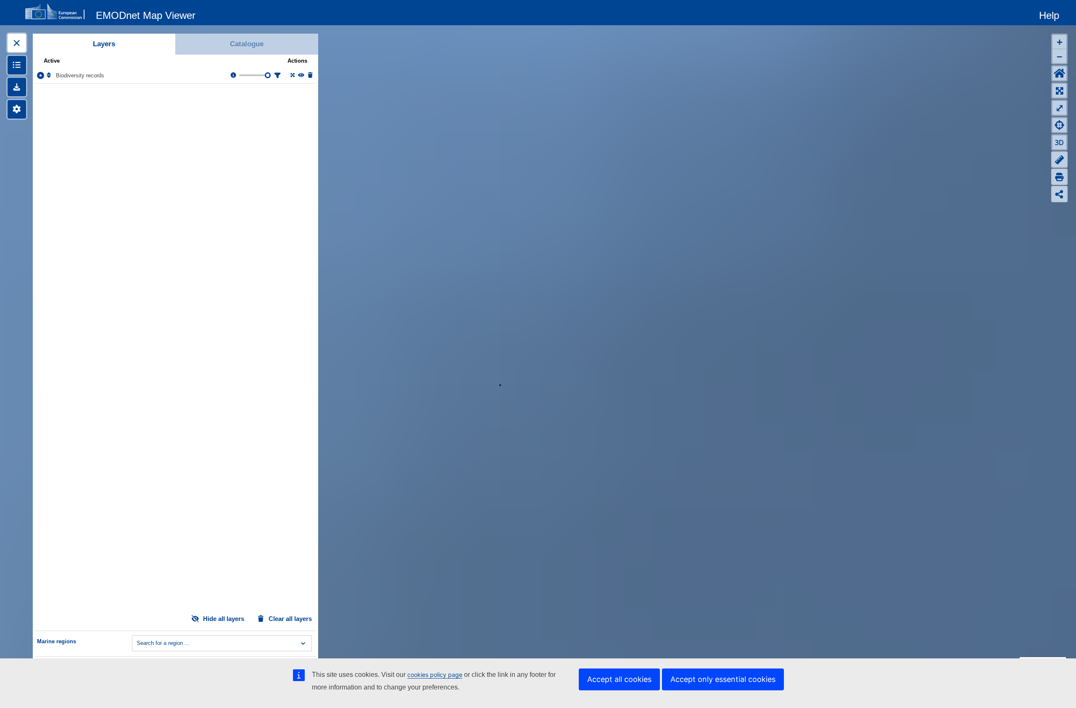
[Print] (1059, 177)
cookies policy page (434, 674)
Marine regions (56, 641)
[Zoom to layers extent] (1059, 91)
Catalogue (247, 44)
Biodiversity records (80, 75)
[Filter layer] (277, 75)
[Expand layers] (17, 43)
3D (1059, 142)
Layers (104, 44)
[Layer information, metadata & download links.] (232, 75)
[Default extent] (1059, 73)
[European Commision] (56, 11)
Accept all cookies (619, 679)
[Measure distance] (1059, 159)
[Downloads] (17, 87)
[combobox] (137, 643)
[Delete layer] (309, 75)
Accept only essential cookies (722, 679)
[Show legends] (17, 65)
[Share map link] (1059, 194)
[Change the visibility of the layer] (300, 75)
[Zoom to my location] (1059, 125)
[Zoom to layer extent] (291, 75)
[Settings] (17, 109)
